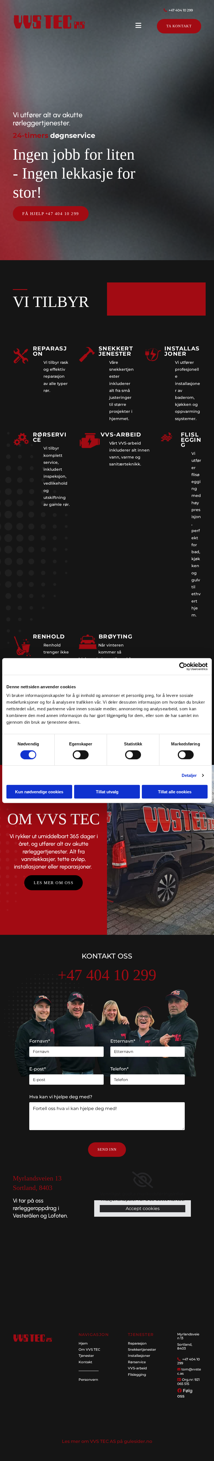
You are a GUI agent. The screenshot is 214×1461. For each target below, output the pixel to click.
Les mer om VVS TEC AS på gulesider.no (107, 1441)
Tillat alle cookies (174, 791)
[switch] (81, 754)
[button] (179, 26)
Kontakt (85, 1362)
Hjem (83, 1343)
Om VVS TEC (89, 1349)
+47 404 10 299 (180, 10)
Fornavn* (39, 1041)
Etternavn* (122, 1041)
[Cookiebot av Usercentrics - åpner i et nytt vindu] (183, 666)
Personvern (88, 1379)
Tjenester (86, 1355)
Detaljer (189, 775)
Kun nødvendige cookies (39, 791)
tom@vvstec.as (189, 1371)
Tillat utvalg (107, 791)
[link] (142, 1180)
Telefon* (119, 1069)
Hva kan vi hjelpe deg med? (60, 1096)
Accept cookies (143, 1208)
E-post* (37, 1069)
